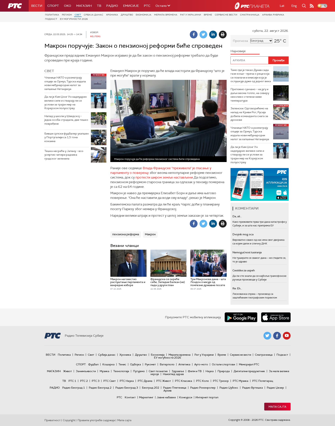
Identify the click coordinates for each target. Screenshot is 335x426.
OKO (67, 6)
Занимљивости (86, 371)
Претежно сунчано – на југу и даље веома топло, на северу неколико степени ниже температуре (250, 94)
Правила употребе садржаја (96, 420)
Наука (209, 371)
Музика (104, 371)
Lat (282, 6)
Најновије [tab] (238, 51)
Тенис (122, 364)
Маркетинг (146, 397)
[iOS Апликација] (260, 184)
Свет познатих (158, 371)
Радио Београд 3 (126, 387)
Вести (36, 6)
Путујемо (139, 371)
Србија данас (93, 14)
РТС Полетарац (262, 381)
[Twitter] (203, 34)
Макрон (150, 234)
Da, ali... (237, 216)
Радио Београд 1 (73, 387)
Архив (167, 390)
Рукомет (150, 364)
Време (208, 14)
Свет (78, 14)
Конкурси (185, 397)
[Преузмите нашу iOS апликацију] (276, 317)
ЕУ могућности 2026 (74, 19)
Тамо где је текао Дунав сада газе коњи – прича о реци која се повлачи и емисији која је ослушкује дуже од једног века (251, 75)
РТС (147, 6)
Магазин (84, 6)
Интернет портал (206, 397)
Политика (52, 14)
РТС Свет (109, 381)
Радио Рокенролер (203, 387)
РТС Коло (202, 381)
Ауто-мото (201, 364)
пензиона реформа (125, 234)
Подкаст (51, 19)
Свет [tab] (49, 71)
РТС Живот (163, 381)
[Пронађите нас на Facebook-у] (277, 336)
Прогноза (240, 41)
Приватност (52, 420)
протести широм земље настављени (164, 177)
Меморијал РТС (249, 364)
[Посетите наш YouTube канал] (287, 336)
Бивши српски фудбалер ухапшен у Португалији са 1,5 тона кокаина (66, 137)
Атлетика (184, 364)
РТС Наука (127, 381)
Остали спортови (223, 364)
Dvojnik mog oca (243, 234)
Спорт (53, 6)
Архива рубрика (273, 14)
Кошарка (108, 364)
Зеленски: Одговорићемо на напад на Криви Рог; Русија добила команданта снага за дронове (249, 114)
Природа (224, 371)
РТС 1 (72, 381)
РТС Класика (183, 381)
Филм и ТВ (195, 371)
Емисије (131, 6)
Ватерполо (167, 364)
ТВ (99, 6)
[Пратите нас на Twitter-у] (267, 336)
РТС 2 (84, 381)
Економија (143, 14)
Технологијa (121, 371)
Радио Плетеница (174, 387)
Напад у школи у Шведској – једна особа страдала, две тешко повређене (66, 119)
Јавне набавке (166, 397)
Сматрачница (249, 14)
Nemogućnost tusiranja (247, 252)
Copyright (69, 420)
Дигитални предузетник (249, 371)
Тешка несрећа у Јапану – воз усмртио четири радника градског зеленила (63, 154)
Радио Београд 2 (100, 387)
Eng (294, 6)
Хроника (112, 14)
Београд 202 (150, 387)
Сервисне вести (226, 14)
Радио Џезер (275, 387)
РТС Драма (145, 381)
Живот (67, 371)
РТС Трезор (221, 381)
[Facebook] (194, 34)
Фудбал (93, 364)
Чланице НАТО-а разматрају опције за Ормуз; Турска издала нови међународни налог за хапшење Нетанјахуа (65, 83)
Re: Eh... (237, 288)
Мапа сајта (277, 406)
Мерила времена (165, 14)
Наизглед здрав (173, 374)
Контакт (130, 397)
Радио (112, 6)
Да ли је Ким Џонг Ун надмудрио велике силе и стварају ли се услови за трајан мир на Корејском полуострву (65, 102)
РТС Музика (240, 381)
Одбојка (135, 364)
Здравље (178, 371)
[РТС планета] (252, 6)
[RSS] (312, 6)
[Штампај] (223, 34)
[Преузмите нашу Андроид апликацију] (241, 317)
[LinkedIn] (213, 34)
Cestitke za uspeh (243, 270)
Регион (67, 14)
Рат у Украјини (190, 14)
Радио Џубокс (228, 387)
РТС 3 (95, 381)
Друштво (127, 14)
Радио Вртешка (252, 387)
